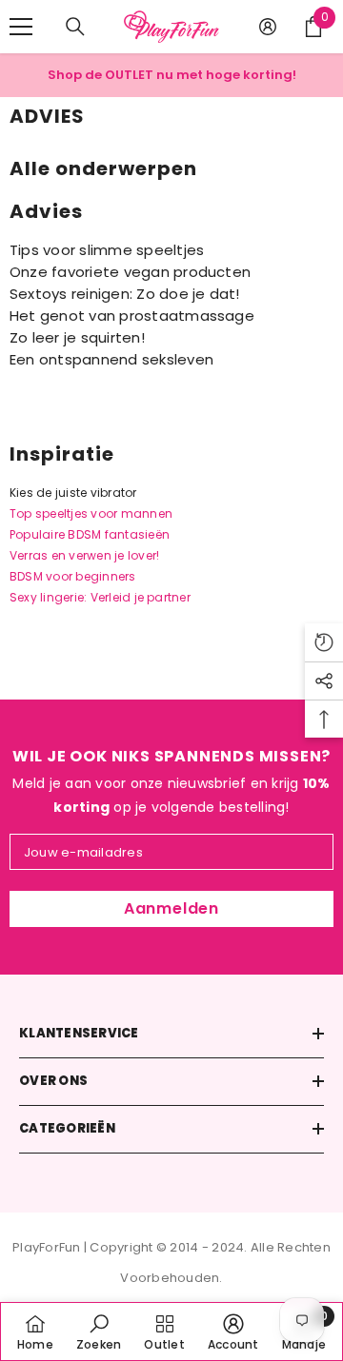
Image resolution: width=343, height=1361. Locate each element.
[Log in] (267, 26)
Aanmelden (171, 908)
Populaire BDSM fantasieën (90, 534)
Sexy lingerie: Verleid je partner (100, 597)
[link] (98, 1331)
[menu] (21, 26)
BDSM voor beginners (73, 576)
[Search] (75, 26)
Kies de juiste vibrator (73, 492)
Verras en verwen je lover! (84, 555)
